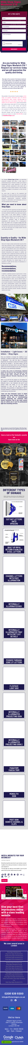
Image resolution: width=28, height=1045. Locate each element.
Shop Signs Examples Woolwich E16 (14, 976)
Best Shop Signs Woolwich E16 (14, 968)
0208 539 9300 (19, 113)
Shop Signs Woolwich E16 (14, 952)
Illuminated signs (16, 97)
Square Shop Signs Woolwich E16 (14, 970)
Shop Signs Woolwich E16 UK (14, 964)
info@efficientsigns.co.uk (13, 997)
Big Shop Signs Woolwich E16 (14, 962)
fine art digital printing (11, 102)
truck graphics (14, 101)
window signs (16, 99)
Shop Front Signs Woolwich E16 (14, 954)
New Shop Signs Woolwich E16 (14, 966)
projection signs (8, 99)
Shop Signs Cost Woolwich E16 (14, 973)
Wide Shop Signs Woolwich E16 (14, 982)
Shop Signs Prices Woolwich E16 (14, 959)
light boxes (17, 381)
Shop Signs (20, 101)
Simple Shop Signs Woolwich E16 (14, 955)
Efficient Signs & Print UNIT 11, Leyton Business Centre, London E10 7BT (14, 1023)
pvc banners (23, 99)
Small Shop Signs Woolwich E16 (14, 957)
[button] (3, 892)
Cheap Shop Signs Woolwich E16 (14, 975)
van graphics (8, 97)
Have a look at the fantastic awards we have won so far (14, 437)
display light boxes (6, 101)
